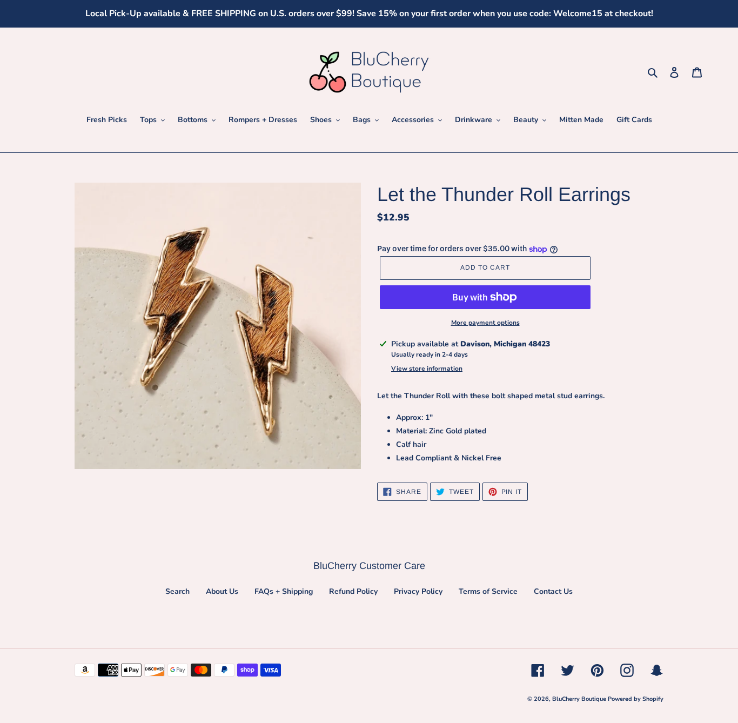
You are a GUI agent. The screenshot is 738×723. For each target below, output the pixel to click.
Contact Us (553, 591)
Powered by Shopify (635, 699)
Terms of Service (488, 591)
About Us (222, 591)
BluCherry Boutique (580, 699)
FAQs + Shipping (283, 591)
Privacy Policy (418, 591)
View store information (426, 368)
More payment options (485, 322)
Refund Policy (353, 591)
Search (177, 591)
